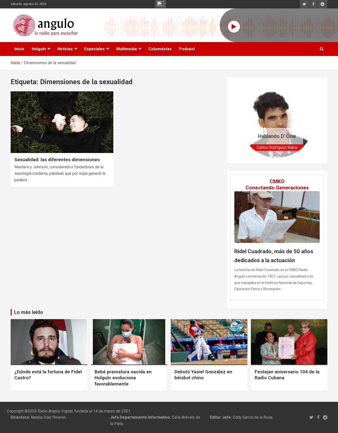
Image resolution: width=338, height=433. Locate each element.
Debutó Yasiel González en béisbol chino (203, 375)
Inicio (19, 49)
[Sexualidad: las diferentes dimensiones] (62, 122)
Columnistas (160, 49)
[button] (245, 120)
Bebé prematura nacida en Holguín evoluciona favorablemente (123, 378)
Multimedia (126, 49)
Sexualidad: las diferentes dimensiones (57, 159)
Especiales (94, 49)
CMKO (277, 181)
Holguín (39, 49)
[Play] (234, 26)
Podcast (187, 49)
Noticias (65, 49)
